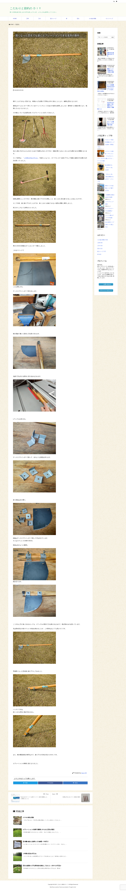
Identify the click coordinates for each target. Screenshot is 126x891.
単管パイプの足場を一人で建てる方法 (109, 188)
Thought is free (72, 887)
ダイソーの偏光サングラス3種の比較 (110, 123)
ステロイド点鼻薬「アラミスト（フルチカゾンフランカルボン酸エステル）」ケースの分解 (105, 155)
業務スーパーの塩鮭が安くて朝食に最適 (110, 70)
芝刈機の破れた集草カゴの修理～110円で (35, 841)
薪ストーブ (101, 251)
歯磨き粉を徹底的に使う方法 (110, 54)
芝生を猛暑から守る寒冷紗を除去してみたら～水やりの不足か (42, 865)
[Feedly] (116, 1)
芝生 (18, 24)
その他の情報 (102, 239)
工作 (100, 245)
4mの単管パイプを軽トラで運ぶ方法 (109, 224)
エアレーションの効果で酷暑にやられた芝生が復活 (38, 829)
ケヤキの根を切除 (28, 817)
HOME (12, 24)
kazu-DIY (84, 773)
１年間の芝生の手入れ (31, 158)
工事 (100, 242)
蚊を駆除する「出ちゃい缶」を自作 (109, 167)
